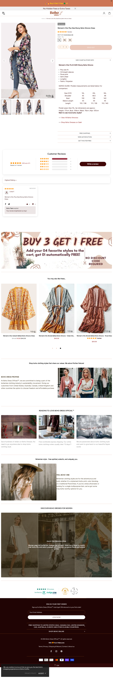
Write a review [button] (93, 164)
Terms (40, 646)
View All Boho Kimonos (69, 118)
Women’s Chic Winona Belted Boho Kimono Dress (56, 336)
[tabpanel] (19, 314)
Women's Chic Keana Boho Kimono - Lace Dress (19, 336)
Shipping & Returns (55, 646)
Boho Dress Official (56, 13)
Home (43, 18)
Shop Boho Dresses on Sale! (71, 122)
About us (71, 646)
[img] (9, 189)
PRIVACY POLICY (30, 673)
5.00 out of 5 (26, 163)
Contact (65, 646)
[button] (62, 32)
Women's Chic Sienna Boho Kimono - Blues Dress (94, 336)
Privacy (45, 646)
